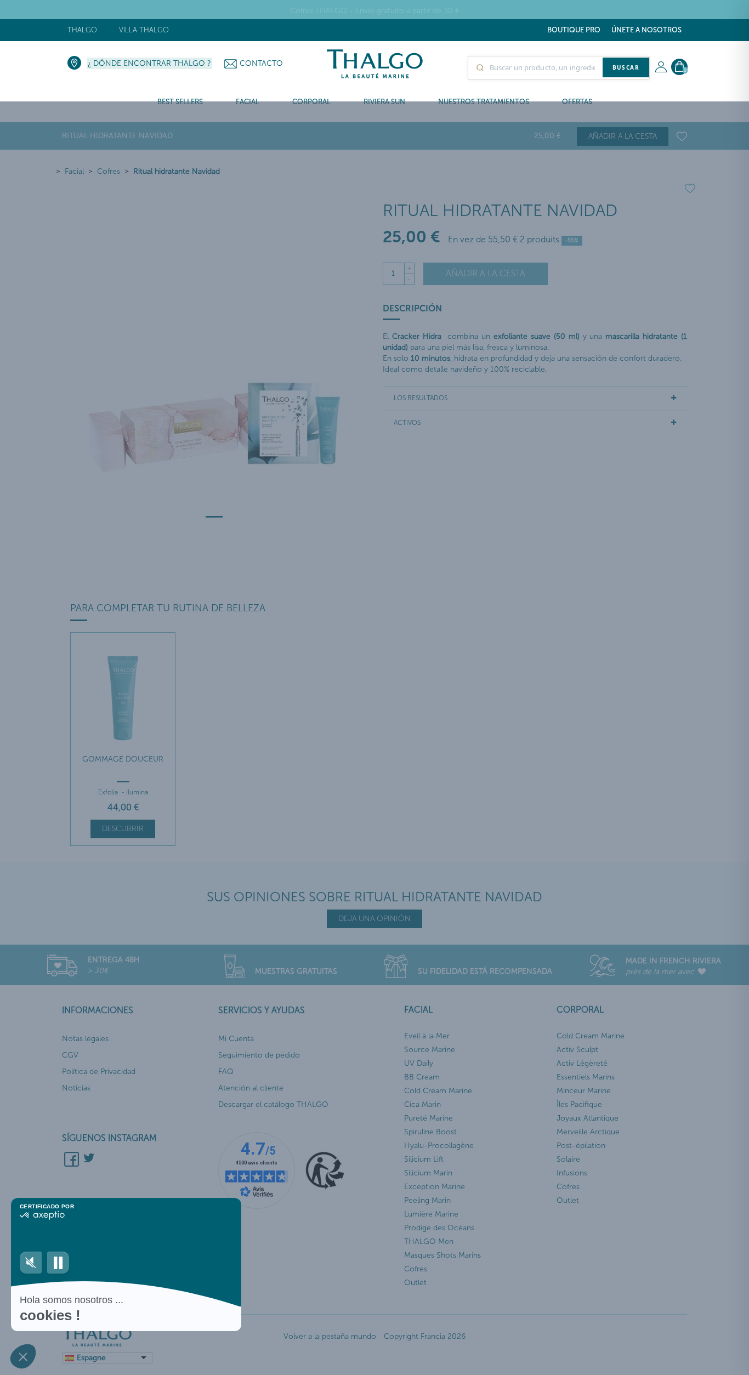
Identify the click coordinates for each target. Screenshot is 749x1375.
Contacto (261, 63)
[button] (23, 1356)
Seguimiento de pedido (259, 1055)
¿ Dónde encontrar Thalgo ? (149, 63)
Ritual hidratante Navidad (176, 171)
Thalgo (82, 30)
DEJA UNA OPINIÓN (374, 918)
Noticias (76, 1088)
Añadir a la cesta (622, 136)
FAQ (226, 1071)
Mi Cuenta (236, 1038)
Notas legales (85, 1038)
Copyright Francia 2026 (425, 1336)
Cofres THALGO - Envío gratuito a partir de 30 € (374, 10)
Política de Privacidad (98, 1071)
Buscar (625, 67)
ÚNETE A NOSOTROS (646, 30)
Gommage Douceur (122, 759)
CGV (70, 1055)
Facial (74, 171)
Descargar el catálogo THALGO (273, 1104)
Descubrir (123, 828)
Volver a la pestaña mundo (329, 1336)
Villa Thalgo (144, 30)
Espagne (91, 1357)
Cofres (108, 171)
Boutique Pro (573, 30)
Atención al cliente (250, 1088)
